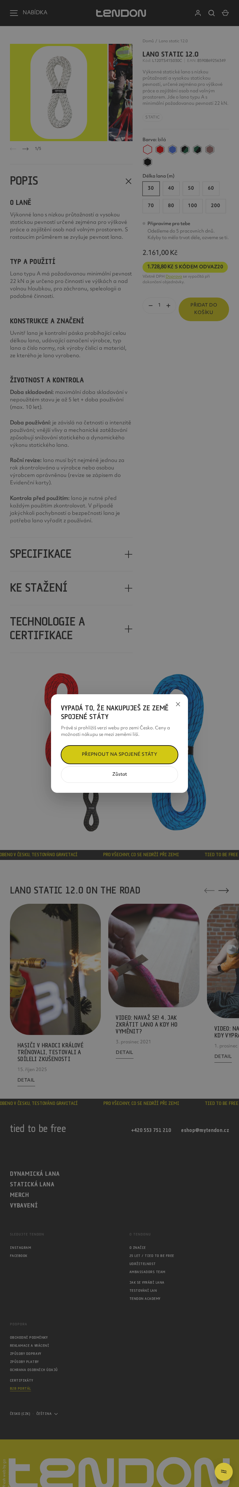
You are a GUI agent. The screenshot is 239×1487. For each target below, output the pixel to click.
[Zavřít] (178, 704)
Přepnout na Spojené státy (119, 755)
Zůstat (119, 774)
